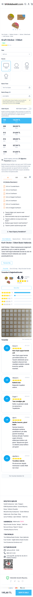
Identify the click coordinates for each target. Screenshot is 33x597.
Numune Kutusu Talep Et (11, 527)
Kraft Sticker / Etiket (8, 36)
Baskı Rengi (5, 92)
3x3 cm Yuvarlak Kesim (12, 186)
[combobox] (16, 54)
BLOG (22, 521)
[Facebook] (11, 581)
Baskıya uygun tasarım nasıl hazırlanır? (16, 223)
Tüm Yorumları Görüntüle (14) (16, 476)
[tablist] (16, 177)
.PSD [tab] (25, 177)
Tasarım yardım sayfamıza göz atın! (15, 225)
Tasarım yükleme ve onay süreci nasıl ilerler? (16, 220)
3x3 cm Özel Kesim (11, 190)
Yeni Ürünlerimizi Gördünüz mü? (13, 542)
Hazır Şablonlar (24, 537)
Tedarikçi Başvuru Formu (11, 529)
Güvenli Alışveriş (22, 506)
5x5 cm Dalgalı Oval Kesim (13, 207)
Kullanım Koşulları (13, 509)
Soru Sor (16, 288)
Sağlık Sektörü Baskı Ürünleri (20, 540)
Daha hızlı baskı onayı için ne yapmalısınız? (17, 216)
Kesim (3, 59)
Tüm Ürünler (4, 34)
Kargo (5, 509)
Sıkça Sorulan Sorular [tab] (24, 268)
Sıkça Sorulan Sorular (10, 524)
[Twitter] (15, 581)
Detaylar (18, 103)
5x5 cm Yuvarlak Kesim (12, 204)
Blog (19, 514)
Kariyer (21, 527)
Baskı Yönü (4, 83)
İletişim (19, 524)
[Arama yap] (25, 4)
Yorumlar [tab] (5, 268)
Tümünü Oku (7, 263)
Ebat (2, 50)
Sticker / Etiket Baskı (25, 34)
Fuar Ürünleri (7, 540)
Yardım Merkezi (24, 511)
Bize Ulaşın (14, 514)
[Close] (30, 100)
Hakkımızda (7, 514)
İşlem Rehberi (17, 517)
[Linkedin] (19, 581)
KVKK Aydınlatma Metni (10, 506)
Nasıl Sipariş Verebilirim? (17, 232)
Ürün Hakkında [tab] (6, 239)
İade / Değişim (19, 504)
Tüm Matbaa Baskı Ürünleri (11, 537)
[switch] (29, 109)
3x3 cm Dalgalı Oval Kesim (13, 197)
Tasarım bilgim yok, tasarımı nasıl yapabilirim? (14, 213)
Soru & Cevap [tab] (14, 268)
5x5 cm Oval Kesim (11, 200)
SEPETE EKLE (24, 593)
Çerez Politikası (8, 517)
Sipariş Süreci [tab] (16, 239)
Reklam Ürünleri (14, 34)
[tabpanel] (16, 194)
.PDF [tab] (16, 177)
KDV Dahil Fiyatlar (21, 108)
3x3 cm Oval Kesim (11, 193)
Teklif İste (25, 517)
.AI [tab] (8, 177)
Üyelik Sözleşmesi (9, 504)
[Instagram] (22, 581)
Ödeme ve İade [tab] (26, 239)
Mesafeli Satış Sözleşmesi (11, 511)
